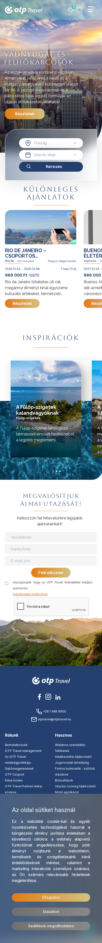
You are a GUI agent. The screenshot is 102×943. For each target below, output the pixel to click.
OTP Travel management (23, 751)
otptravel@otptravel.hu (54, 719)
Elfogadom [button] (51, 897)
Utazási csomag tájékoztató (75, 786)
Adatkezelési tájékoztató (30, 594)
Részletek (24, 113)
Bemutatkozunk (16, 745)
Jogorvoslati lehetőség (72, 762)
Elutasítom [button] (51, 912)
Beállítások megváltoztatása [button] (51, 926)
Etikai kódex (14, 780)
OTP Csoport (14, 774)
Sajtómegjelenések (19, 768)
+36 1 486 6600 (54, 711)
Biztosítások (64, 780)
